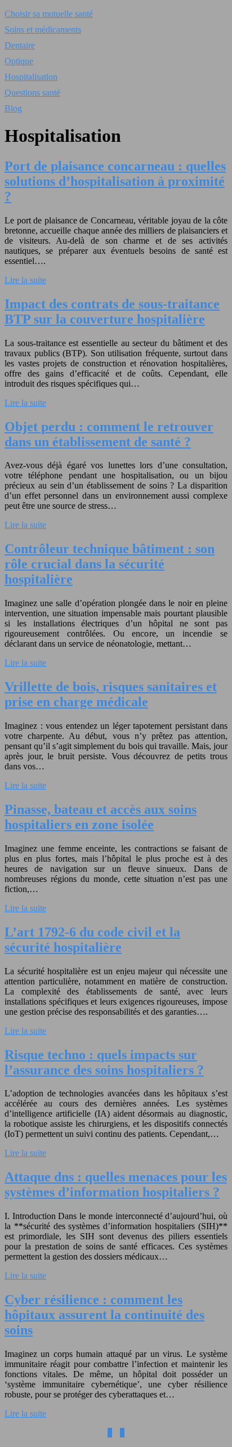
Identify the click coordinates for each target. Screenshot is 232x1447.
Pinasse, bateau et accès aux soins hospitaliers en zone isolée (101, 817)
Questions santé (32, 92)
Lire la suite (25, 280)
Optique (19, 61)
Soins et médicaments (43, 29)
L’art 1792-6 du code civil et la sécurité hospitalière (92, 940)
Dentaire (20, 45)
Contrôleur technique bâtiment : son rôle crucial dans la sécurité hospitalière (110, 563)
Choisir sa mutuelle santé (49, 14)
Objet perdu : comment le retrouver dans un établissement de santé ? (109, 434)
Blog (13, 108)
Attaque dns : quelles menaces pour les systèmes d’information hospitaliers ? (116, 1184)
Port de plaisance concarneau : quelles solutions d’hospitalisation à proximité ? (115, 181)
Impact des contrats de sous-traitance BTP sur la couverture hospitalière (112, 311)
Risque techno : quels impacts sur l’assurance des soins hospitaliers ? (104, 1062)
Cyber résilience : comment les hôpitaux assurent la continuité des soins (104, 1314)
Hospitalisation (31, 77)
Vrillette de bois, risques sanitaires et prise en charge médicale (111, 694)
